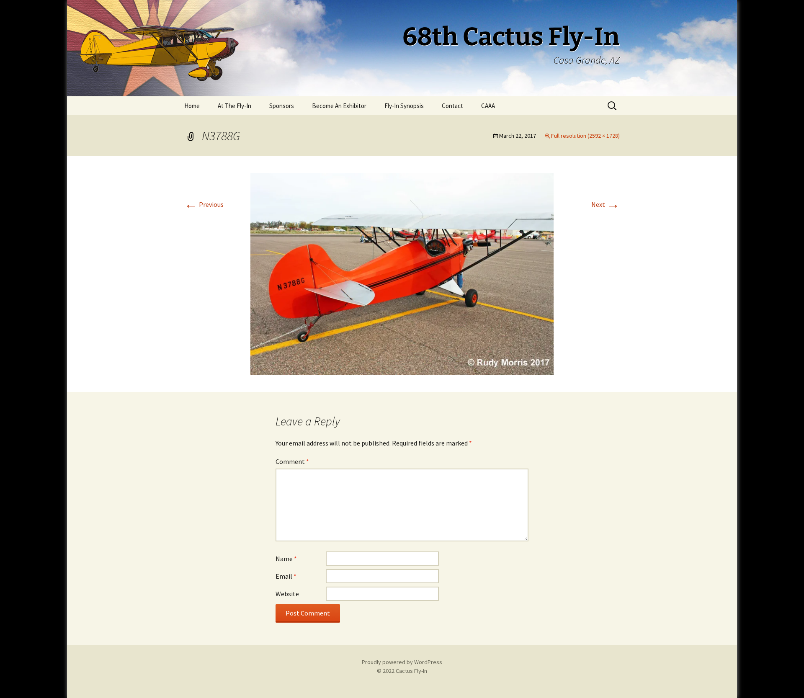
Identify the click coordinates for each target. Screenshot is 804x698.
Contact (452, 106)
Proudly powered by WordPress (402, 662)
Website (287, 594)
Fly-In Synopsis (404, 106)
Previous (204, 204)
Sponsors (281, 106)
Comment (292, 461)
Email (286, 576)
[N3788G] (402, 273)
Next (605, 204)
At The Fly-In (234, 106)
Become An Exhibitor (339, 106)
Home (192, 106)
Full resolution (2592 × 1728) (585, 135)
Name (286, 558)
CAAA (488, 106)
